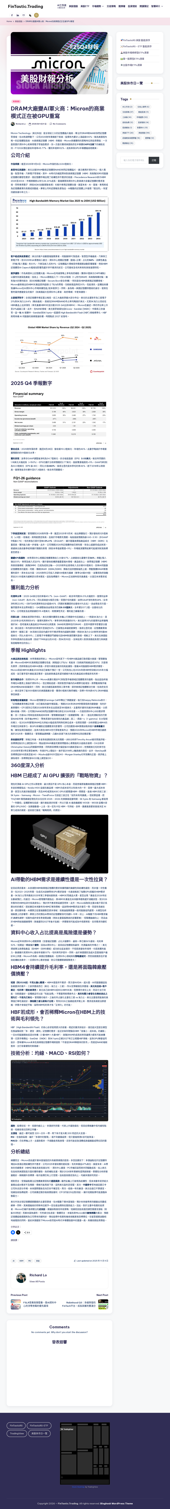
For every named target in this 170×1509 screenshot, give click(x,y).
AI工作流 (127, 107)
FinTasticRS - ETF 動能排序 (137, 46)
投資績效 (127, 127)
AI (13, 1261)
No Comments (59, 124)
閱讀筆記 (127, 143)
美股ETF (127, 133)
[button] (37, 1281)
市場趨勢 (142, 117)
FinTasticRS (16, 1425)
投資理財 (143, 122)
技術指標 (127, 122)
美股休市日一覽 (131, 83)
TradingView (17, 1433)
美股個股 (16, 101)
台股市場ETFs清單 (132, 65)
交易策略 (127, 112)
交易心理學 (143, 107)
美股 (38, 1261)
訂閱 (154, 160)
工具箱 (126, 117)
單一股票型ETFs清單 (133, 58)
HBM (21, 1261)
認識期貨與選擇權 (131, 138)
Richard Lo (38, 1275)
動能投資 (143, 112)
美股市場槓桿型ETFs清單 (136, 52)
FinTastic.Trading (25, 6)
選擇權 (149, 138)
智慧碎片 (142, 127)
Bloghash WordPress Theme (116, 1503)
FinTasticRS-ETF (39, 1425)
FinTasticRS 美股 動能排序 (136, 40)
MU (29, 1261)
